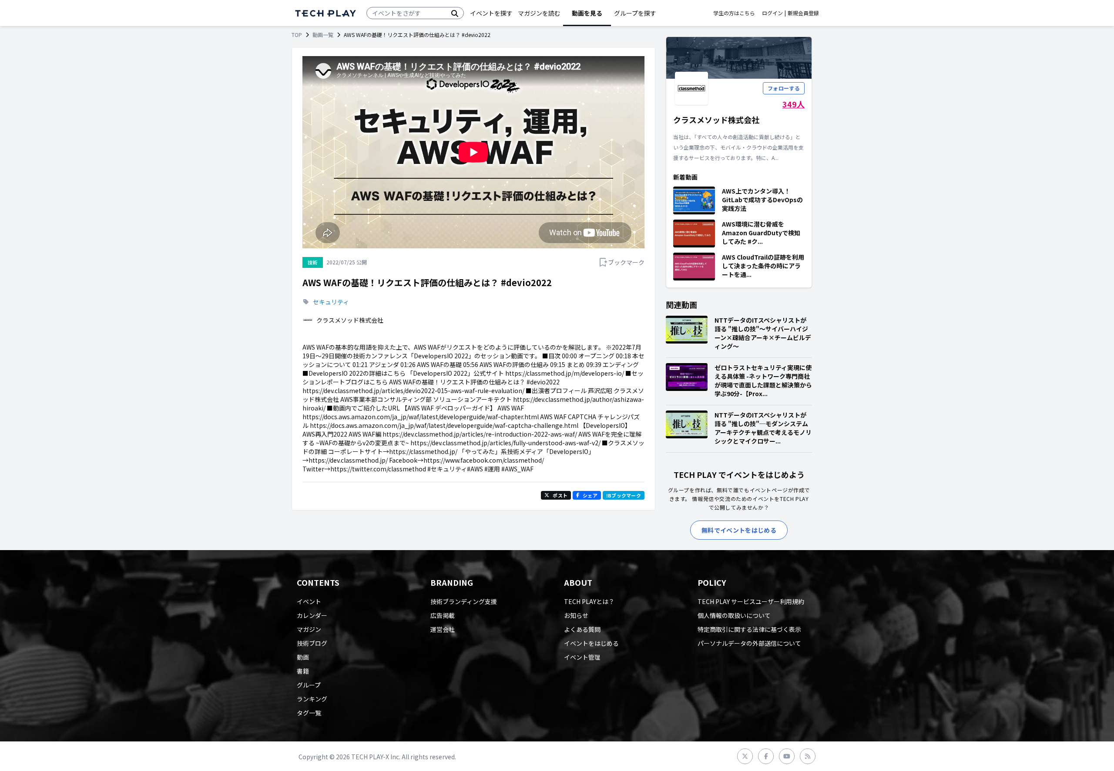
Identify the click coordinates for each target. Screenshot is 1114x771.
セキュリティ (331, 301)
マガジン (309, 629)
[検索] (454, 13)
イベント (309, 601)
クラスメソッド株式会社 (349, 320)
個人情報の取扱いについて (734, 615)
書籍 (303, 671)
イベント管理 (582, 657)
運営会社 (442, 629)
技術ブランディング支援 (463, 601)
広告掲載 (442, 615)
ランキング (312, 698)
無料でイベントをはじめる (738, 530)
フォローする (784, 88)
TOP (297, 34)
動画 (303, 657)
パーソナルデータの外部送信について (749, 643)
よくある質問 (582, 629)
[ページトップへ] (325, 13)
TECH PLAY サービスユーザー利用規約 (751, 601)
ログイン (772, 13)
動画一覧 (322, 34)
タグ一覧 (309, 712)
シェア (590, 495)
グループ (309, 685)
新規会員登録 (803, 13)
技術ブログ (312, 643)
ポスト (560, 495)
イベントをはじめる (591, 643)
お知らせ (576, 615)
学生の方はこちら (734, 13)
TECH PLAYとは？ (589, 601)
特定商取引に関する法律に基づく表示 (749, 629)
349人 (793, 104)
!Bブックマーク (623, 495)
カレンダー (312, 615)
